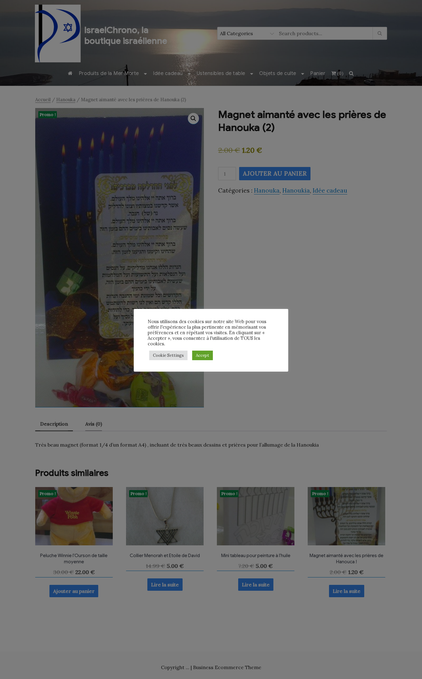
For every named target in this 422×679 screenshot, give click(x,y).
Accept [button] (202, 355)
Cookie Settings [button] (168, 355)
